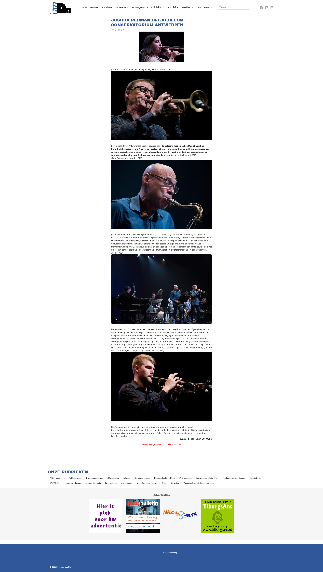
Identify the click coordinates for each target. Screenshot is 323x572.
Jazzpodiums (111, 483)
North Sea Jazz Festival (147, 483)
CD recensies (113, 478)
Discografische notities (164, 478)
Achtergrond (138, 7)
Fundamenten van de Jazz (234, 478)
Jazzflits (185, 7)
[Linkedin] (266, 8)
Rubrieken (156, 7)
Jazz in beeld (255, 478)
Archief (172, 7)
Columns (126, 478)
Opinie (164, 483)
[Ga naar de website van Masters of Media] (180, 516)
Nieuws (94, 7)
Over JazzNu (203, 7)
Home (84, 7)
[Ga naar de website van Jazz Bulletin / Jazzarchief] (143, 516)
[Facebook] (261, 8)
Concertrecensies (142, 478)
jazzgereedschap (73, 483)
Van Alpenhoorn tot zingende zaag (198, 483)
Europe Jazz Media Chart (207, 478)
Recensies (120, 7)
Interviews (106, 7)
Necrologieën (126, 483)
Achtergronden (75, 478)
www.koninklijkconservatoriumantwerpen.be (161, 444)
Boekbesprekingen (94, 478)
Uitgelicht (175, 483)
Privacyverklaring (170, 553)
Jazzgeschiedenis (93, 483)
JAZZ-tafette (56, 483)
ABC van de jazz (57, 478)
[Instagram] (272, 8)
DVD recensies (185, 478)
